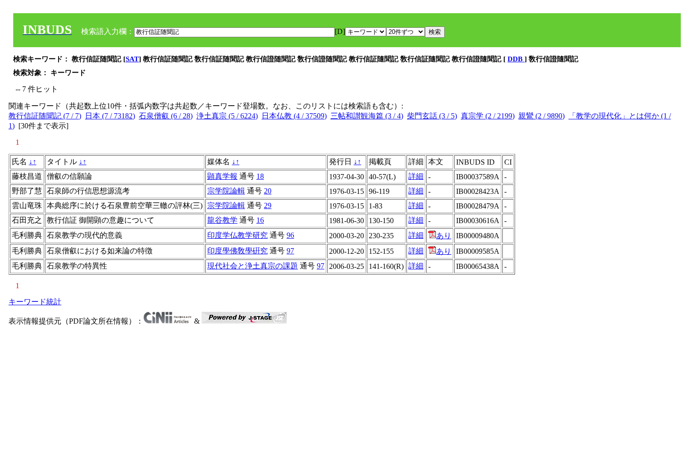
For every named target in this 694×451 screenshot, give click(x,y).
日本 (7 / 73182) (110, 116)
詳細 (415, 176)
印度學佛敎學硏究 (237, 251)
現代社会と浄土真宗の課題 (252, 266)
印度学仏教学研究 (237, 235)
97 (290, 251)
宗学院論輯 (226, 191)
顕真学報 (222, 176)
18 (260, 176)
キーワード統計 (34, 302)
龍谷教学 (222, 220)
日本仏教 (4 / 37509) (294, 116)
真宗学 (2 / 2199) (488, 116)
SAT (132, 59)
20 (267, 191)
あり (443, 236)
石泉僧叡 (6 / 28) (166, 116)
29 (267, 205)
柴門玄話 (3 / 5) (432, 116)
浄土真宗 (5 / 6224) (227, 116)
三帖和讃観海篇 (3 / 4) (366, 116)
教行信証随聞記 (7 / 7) (44, 116)
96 (290, 235)
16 (260, 220)
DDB (516, 59)
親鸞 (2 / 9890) (541, 116)
